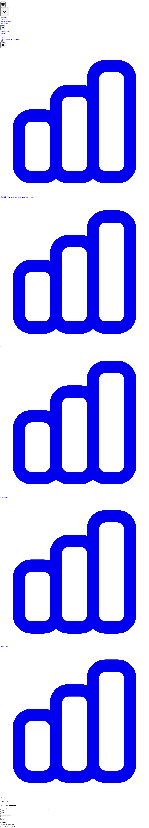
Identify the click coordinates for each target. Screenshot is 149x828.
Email (1, 814)
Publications (11, 347)
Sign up (4, 40)
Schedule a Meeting (12, 39)
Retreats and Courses (4, 39)
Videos (15, 347)
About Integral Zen (4, 197)
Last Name (2, 812)
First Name (2, 810)
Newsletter (18, 347)
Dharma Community (29, 197)
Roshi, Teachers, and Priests (20, 197)
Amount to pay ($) (3, 808)
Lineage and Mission (11, 197)
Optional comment (3, 817)
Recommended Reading (4, 347)
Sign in (1, 40)
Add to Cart (3, 819)
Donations (18, 39)
